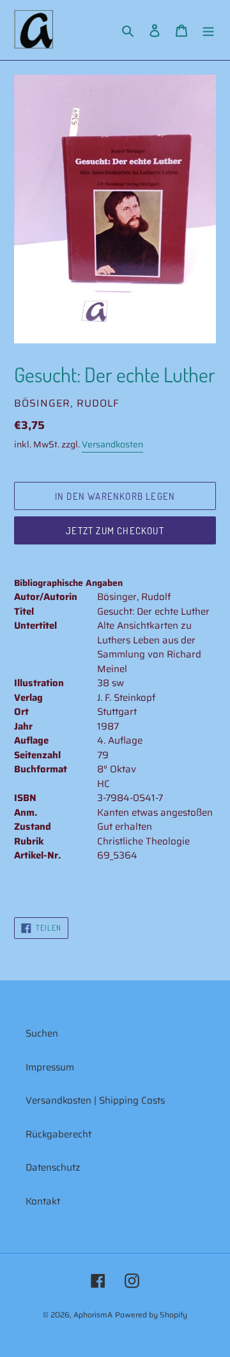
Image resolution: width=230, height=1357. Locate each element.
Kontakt (43, 1201)
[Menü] (208, 30)
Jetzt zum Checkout (115, 531)
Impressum (50, 1067)
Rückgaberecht (58, 1134)
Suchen (42, 1033)
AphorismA (92, 1314)
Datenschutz (53, 1167)
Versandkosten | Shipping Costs (95, 1100)
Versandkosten (112, 444)
